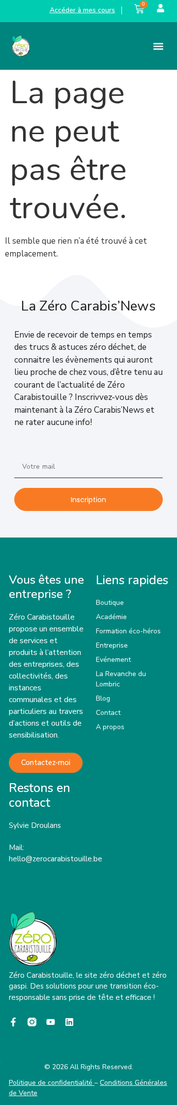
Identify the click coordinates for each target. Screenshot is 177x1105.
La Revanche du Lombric (121, 679)
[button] (158, 46)
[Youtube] (50, 1022)
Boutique (110, 602)
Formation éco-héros (128, 631)
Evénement (113, 659)
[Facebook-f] (13, 1022)
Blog (103, 698)
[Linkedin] (69, 1022)
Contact (108, 712)
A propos (110, 727)
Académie (111, 617)
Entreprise (112, 645)
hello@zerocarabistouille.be (55, 859)
